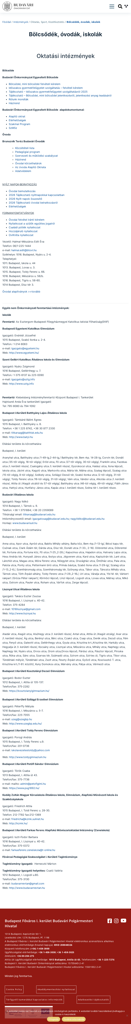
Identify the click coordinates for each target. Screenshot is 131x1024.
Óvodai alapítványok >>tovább (21, 291)
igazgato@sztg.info (23, 379)
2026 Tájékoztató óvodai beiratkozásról (33, 202)
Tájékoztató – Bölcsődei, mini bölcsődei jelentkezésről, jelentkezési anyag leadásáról (60, 95)
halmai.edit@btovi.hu (24, 250)
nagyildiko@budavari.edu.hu (87, 518)
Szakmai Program (19, 124)
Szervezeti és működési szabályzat (36, 155)
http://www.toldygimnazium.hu (27, 757)
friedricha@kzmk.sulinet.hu (27, 819)
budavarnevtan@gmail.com (27, 883)
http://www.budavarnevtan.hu (27, 887)
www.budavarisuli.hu (24, 523)
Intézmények (20, 21)
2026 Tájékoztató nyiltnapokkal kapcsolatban (36, 195)
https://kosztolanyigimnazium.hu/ (29, 690)
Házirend (14, 103)
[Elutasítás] (127, 1015)
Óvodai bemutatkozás (22, 191)
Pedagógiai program (27, 151)
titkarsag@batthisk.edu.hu (27, 432)
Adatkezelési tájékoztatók (93, 999)
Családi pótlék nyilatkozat (24, 227)
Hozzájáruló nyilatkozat (23, 231)
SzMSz (13, 127)
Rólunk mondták (18, 99)
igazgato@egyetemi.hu (25, 348)
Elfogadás (54, 1019)
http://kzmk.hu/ (18, 823)
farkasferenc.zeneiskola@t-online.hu (33, 850)
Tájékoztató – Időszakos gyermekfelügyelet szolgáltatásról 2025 (48, 91)
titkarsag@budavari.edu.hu (39, 514)
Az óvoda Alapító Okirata (30, 167)
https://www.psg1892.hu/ (24, 788)
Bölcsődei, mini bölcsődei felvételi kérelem (34, 84)
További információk (73, 1019)
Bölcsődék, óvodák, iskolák (83, 21)
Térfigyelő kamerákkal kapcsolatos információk (34, 999)
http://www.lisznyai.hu (22, 613)
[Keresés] (120, 6)
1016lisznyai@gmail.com (26, 609)
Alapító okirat (17, 116)
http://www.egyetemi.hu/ (24, 352)
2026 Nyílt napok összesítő (25, 198)
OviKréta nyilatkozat (21, 235)
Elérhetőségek (17, 120)
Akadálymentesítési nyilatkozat (56, 989)
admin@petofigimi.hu (33, 783)
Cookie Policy (14, 989)
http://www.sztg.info (21, 383)
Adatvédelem (23, 171)
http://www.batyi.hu (21, 437)
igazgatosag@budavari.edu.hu (50, 518)
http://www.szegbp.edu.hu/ (25, 723)
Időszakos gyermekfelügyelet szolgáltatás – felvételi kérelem (46, 87)
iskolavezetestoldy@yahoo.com (30, 750)
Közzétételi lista (24, 148)
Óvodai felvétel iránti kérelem (26, 219)
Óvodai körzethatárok (28, 163)
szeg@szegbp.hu (21, 719)
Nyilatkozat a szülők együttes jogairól (32, 223)
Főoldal (6, 21)
